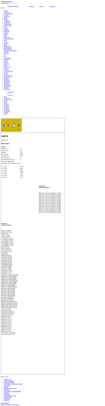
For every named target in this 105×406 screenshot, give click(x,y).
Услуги (42, 6)
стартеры (31, 6)
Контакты (52, 6)
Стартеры (10, 95)
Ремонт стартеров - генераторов (10, 404)
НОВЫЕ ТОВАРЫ (13, 6)
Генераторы (10, 92)
